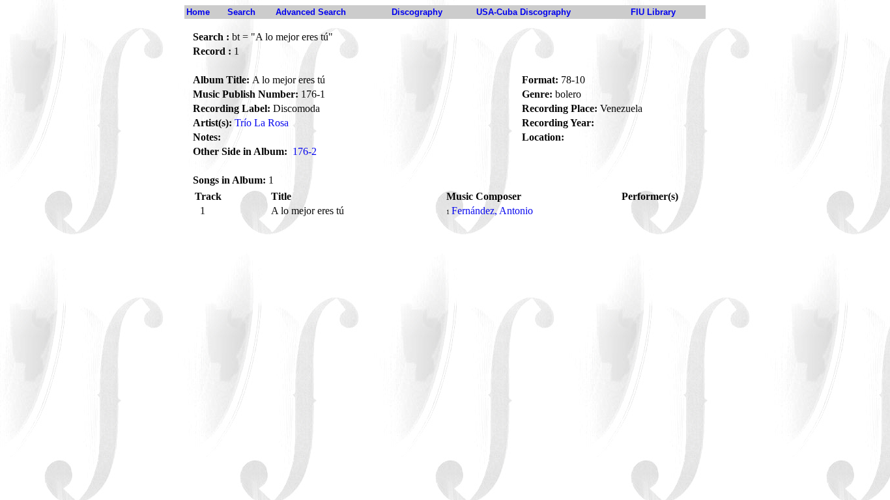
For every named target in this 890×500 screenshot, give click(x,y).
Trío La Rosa (262, 122)
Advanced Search (311, 12)
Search (241, 12)
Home (198, 12)
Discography (417, 12)
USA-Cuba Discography (523, 12)
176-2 (305, 151)
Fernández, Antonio (492, 210)
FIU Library (653, 12)
